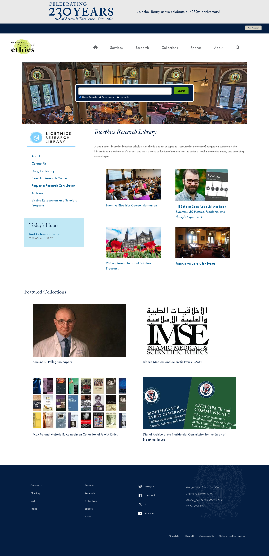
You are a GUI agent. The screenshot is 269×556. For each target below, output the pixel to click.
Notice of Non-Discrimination (232, 536)
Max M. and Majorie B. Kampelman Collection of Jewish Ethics (75, 434)
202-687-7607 (195, 506)
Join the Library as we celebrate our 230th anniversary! (178, 11)
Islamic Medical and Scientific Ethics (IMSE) (172, 362)
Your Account (253, 27)
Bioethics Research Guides (49, 178)
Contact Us (39, 163)
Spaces (195, 47)
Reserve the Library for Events (195, 263)
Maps (34, 508)
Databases (108, 97)
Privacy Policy (174, 536)
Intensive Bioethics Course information (131, 205)
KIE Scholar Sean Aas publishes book (200, 211)
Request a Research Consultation (54, 185)
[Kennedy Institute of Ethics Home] (23, 41)
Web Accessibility (206, 536)
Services (116, 47)
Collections (169, 47)
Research (142, 47)
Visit (33, 501)
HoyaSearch (89, 97)
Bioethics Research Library (44, 234)
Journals (124, 97)
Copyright (189, 536)
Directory (35, 493)
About (218, 47)
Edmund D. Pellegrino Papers (52, 362)
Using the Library (43, 171)
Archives (37, 193)
